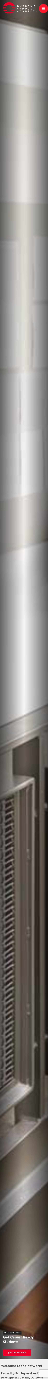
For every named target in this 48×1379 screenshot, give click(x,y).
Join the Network (17, 1352)
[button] (43, 8)
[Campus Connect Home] (19, 15)
